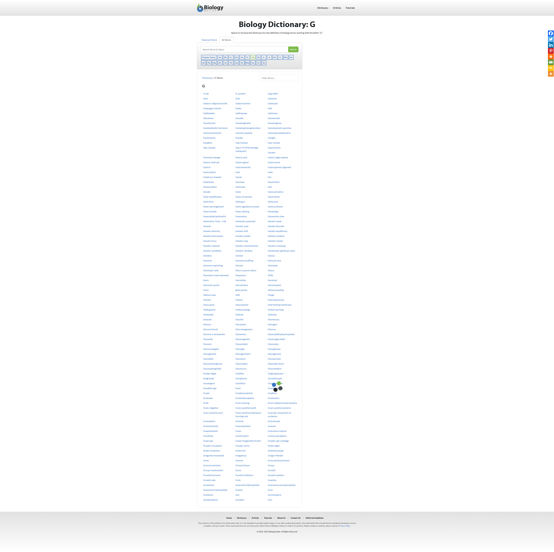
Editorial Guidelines (314, 518)
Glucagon (272, 324)
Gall (270, 108)
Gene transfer (210, 211)
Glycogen (240, 348)
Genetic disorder (276, 226)
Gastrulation (209, 172)
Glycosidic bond (276, 363)
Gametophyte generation (248, 128)
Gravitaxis (208, 435)
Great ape (208, 440)
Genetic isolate (242, 236)
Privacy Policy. (345, 526)
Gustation (208, 494)
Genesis (207, 226)
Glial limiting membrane (279, 304)
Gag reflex (273, 93)
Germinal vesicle (211, 285)
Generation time (276, 216)
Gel (269, 177)
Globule (239, 314)
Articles (337, 7)
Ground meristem (212, 465)
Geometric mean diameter (216, 275)
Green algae (274, 445)
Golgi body (208, 378)
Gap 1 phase (274, 142)
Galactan (272, 98)
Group (271, 465)
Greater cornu (242, 445)
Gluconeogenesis (243, 329)
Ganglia (271, 137)
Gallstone (272, 113)
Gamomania (209, 137)
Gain (205, 98)
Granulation (209, 421)
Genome (207, 260)
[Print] (551, 56)
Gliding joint (209, 309)
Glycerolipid (241, 344)
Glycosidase (241, 363)
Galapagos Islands (212, 108)
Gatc (237, 172)
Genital (239, 255)
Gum (270, 489)
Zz (264, 63)
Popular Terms (208, 57)
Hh (258, 57)
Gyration (239, 499)
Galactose (273, 103)
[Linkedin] (551, 45)
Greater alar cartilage (278, 440)
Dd (236, 57)
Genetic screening (277, 245)
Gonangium (209, 383)
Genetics (207, 255)
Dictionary (322, 7)
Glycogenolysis (242, 353)
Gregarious (241, 455)
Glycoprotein (274, 358)
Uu (236, 63)
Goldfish (239, 373)
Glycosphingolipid (212, 368)
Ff (247, 57)
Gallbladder (209, 113)
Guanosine (208, 485)
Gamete (239, 118)
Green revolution (211, 450)
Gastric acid (241, 157)
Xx (253, 63)
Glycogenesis (209, 353)
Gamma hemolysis (212, 132)
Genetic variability (212, 250)
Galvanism (208, 118)
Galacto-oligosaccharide (215, 103)
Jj (269, 57)
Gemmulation (210, 186)
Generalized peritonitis (214, 216)
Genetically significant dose (281, 250)
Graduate (208, 398)
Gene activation (275, 191)
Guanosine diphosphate (247, 485)
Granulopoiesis (243, 426)
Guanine (272, 480)
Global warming (275, 309)
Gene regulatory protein (247, 206)
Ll (280, 57)
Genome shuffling (244, 260)
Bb (225, 57)
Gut (237, 494)
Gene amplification (212, 196)
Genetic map (241, 240)
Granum (272, 426)
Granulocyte (274, 421)
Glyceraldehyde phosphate (281, 334)
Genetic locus (210, 240)
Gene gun (240, 201)
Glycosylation (274, 368)
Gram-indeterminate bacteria (282, 403)
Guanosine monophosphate (281, 485)
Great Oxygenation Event (248, 440)
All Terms (226, 39)
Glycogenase (274, 348)
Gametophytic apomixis (279, 128)
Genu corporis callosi (245, 270)
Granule (239, 421)
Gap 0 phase (241, 142)
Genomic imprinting (213, 265)
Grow (238, 470)
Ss (225, 63)
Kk (274, 57)
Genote (239, 265)
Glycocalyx (273, 344)
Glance (238, 299)
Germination (241, 285)
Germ (206, 280)
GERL (270, 275)
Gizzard (207, 299)
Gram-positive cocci (213, 412)
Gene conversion (243, 196)
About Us (281, 518)
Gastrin (207, 167)
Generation (241, 216)
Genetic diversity (211, 231)
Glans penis (209, 304)
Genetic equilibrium (277, 231)
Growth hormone (211, 475)
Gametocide (274, 118)
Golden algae (209, 373)
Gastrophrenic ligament (279, 167)
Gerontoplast (274, 285)
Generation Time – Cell (214, 221)
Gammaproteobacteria (279, 132)
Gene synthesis (275, 206)
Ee (242, 57)
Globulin (207, 319)
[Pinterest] (551, 51)
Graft (205, 403)
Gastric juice (274, 162)
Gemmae (239, 182)
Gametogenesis (243, 123)
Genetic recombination (246, 245)
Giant (206, 290)
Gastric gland (242, 162)
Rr (220, 63)
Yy (258, 63)
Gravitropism (242, 435)
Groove (239, 460)
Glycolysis (240, 358)
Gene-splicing (242, 211)
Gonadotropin (275, 378)
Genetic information (213, 236)
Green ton (240, 450)
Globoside (208, 314)
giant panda (241, 290)
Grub (238, 480)
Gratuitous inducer (277, 431)
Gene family (274, 196)
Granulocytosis (210, 426)
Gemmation (274, 182)
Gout (238, 388)
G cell (206, 93)
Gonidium (240, 383)
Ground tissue (242, 465)
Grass (238, 431)
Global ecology (242, 309)
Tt (231, 63)
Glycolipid (208, 358)
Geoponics (240, 275)
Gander (239, 137)
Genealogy (273, 211)
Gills (237, 294)
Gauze (238, 177)
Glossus (207, 324)
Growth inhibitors (244, 475)
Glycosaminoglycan (212, 363)
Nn (291, 57)
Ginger (271, 294)
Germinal (272, 280)
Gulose (239, 489)
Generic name (274, 221)
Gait (237, 98)
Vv (242, 63)
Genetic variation (244, 250)
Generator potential (245, 221)
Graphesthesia (210, 431)
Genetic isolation (276, 236)
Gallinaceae (241, 113)
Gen (270, 186)
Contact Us (296, 518)
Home (229, 518)
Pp (209, 63)
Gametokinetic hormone (215, 128)
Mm (286, 57)
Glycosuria (240, 368)
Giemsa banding (276, 290)
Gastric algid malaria (278, 157)
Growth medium (276, 475)
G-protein (240, 93)
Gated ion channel (212, 177)
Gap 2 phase (209, 147)
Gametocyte (209, 123)
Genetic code (241, 226)
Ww (247, 63)
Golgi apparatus (276, 373)
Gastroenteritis (243, 167)
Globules (272, 314)
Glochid (239, 319)
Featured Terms (209, 39)
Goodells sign (210, 388)
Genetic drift (241, 231)
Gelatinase (208, 182)
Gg (253, 57)
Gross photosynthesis (279, 460)
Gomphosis (241, 378)
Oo (203, 63)
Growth (272, 470)
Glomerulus (273, 319)
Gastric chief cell (211, 162)
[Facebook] (551, 33)
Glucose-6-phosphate (214, 334)
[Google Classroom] (551, 68)
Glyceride (208, 339)
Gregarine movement (213, 455)
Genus (271, 270)
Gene (238, 191)
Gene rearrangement (213, 206)
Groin (206, 460)
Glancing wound (276, 299)
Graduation (273, 398)
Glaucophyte (241, 304)
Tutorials (350, 7)
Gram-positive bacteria (279, 407)
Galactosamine (242, 103)
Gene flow (208, 201)
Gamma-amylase (243, 132)
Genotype (273, 265)
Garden (271, 152)
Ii (263, 57)
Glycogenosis (274, 353)
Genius (271, 255)
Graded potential (243, 393)
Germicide (240, 280)
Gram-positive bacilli (245, 407)
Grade (206, 393)
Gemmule (240, 186)
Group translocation (213, 470)
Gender (207, 191)
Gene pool (273, 201)
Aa (220, 57)
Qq (214, 63)
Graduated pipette (244, 398)
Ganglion (207, 142)
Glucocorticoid (210, 329)
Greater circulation (212, 445)
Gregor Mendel (275, 455)
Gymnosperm (274, 494)
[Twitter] (551, 39)
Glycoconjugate (211, 348)
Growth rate (209, 480)
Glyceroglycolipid (276, 339)
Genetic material (211, 245)
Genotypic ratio (211, 270)
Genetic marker (275, 240)
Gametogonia (274, 123)
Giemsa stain (209, 294)
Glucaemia (240, 324)
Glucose (272, 329)
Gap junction (274, 147)
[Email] (551, 62)
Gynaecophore (210, 499)
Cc (231, 57)
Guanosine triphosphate (215, 489)
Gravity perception (277, 435)
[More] (551, 74)
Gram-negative (210, 407)
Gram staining (242, 403)
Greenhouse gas (276, 450)
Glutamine (240, 334)
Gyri (270, 499)
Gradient (272, 393)
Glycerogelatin (242, 339)
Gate (270, 172)
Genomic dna (274, 260)
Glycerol (207, 344)
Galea (238, 108)
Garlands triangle (211, 157)
